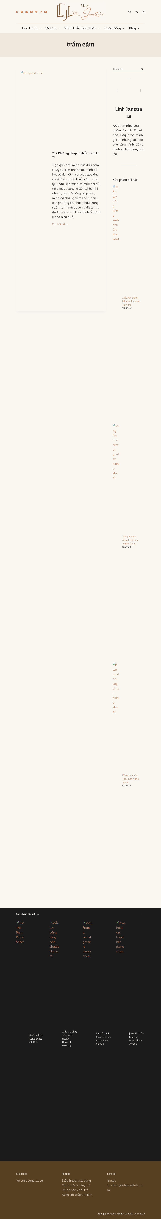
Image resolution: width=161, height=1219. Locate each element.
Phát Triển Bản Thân (80, 28)
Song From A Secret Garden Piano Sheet (130, 540)
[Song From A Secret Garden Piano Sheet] (87, 1038)
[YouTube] (45, 12)
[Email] (26, 12)
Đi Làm (50, 28)
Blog (132, 28)
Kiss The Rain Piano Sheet (36, 1037)
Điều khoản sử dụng (76, 1181)
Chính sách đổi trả (75, 1190)
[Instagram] (22, 12)
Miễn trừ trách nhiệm (77, 1195)
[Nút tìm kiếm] (142, 69)
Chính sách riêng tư (76, 1185)
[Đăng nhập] (137, 12)
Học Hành (30, 28)
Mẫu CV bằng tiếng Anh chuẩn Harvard (131, 301)
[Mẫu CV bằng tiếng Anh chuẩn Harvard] (54, 1038)
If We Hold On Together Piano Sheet (130, 779)
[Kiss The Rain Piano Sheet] (20, 1038)
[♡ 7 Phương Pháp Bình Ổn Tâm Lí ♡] (34, 189)
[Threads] (31, 12)
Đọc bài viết (58, 224)
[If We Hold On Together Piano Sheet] (121, 1038)
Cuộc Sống (112, 28)
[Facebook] (17, 12)
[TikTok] (41, 12)
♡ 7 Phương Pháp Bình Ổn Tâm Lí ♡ (75, 155)
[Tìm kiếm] (129, 12)
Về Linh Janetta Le (29, 1181)
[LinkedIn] (36, 12)
